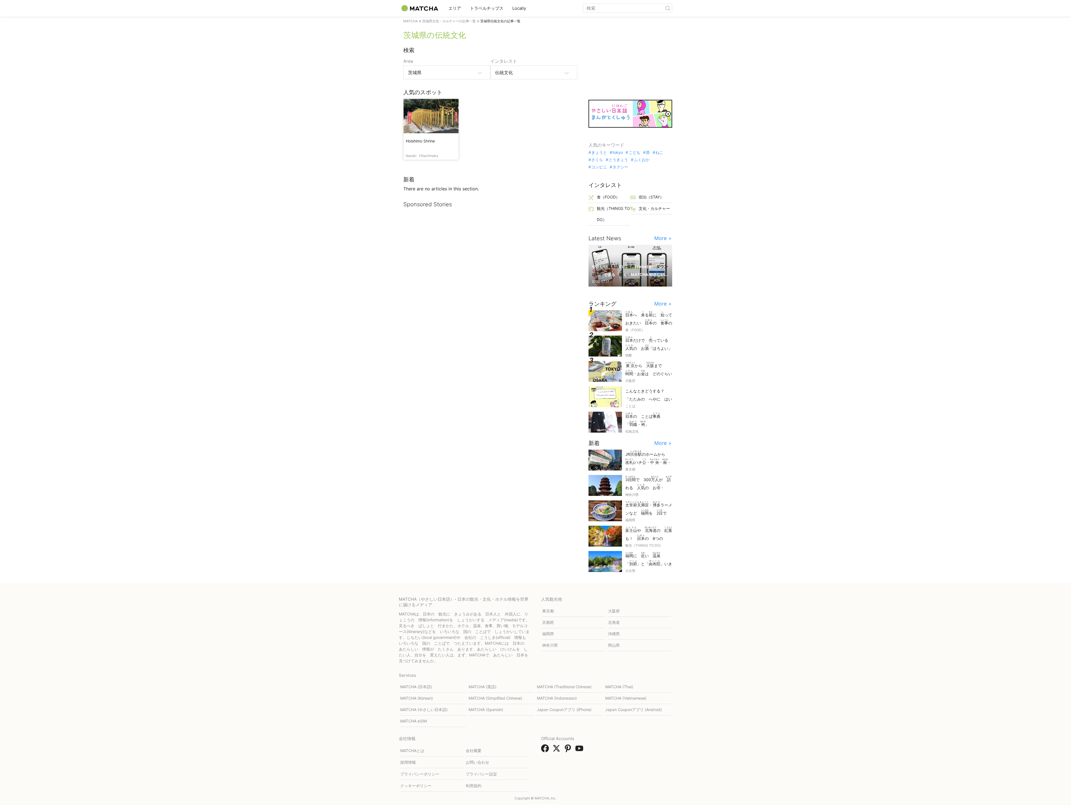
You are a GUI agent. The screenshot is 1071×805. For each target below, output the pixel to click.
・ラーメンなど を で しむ (648, 508)
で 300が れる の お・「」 (648, 483)
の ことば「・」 (642, 419)
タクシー (620, 167)
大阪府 (614, 610)
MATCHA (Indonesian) (557, 698)
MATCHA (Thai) (619, 686)
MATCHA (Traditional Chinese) (564, 686)
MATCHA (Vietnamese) (626, 698)
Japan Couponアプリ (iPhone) (564, 709)
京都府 (548, 622)
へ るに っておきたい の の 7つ (648, 318)
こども (634, 152)
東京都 (548, 610)
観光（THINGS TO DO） (613, 214)
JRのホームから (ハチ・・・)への (648, 457)
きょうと (599, 152)
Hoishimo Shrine (420, 141)
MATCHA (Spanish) (486, 709)
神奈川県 (550, 645)
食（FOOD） (608, 197)
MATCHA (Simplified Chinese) (495, 698)
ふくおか (641, 160)
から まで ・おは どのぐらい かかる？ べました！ (648, 369)
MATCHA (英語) (482, 686)
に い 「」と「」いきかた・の (648, 559)
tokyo (617, 152)
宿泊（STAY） (651, 197)
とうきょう (618, 160)
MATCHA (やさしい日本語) (424, 709)
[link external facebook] (546, 750)
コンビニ (599, 167)
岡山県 (614, 645)
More (661, 238)
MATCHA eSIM (413, 721)
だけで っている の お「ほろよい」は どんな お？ (648, 343)
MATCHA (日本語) (416, 686)
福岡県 (548, 633)
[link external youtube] (580, 750)
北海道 (614, 622)
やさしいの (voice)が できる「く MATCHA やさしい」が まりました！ (630, 270)
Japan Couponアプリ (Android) (633, 709)
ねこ (659, 152)
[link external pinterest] (569, 750)
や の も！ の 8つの (648, 534)
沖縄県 (614, 633)
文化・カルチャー (654, 208)
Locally (519, 8)
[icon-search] (668, 8)
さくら (597, 160)
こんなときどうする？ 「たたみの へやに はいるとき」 (648, 395)
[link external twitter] (558, 750)
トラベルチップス (486, 8)
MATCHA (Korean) (416, 698)
